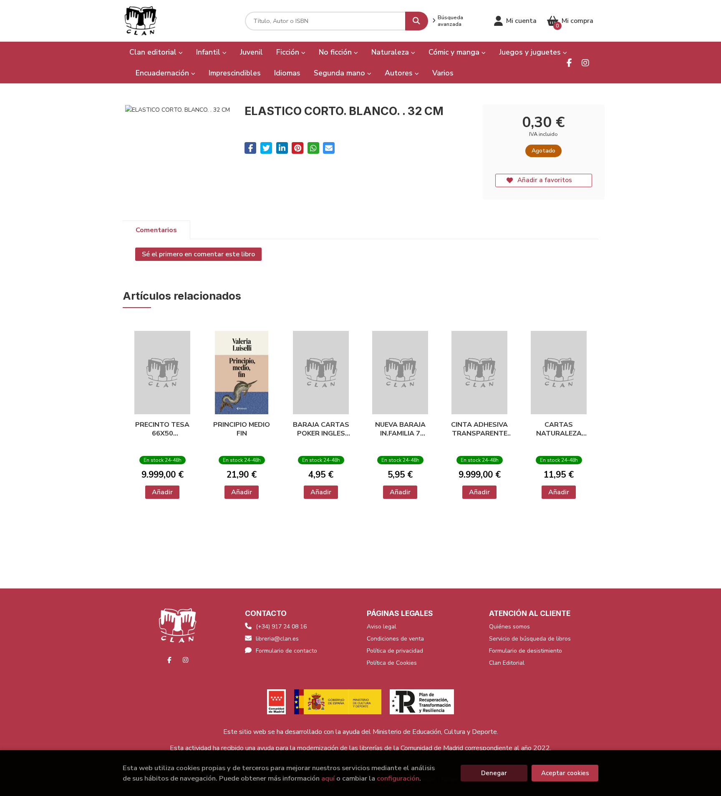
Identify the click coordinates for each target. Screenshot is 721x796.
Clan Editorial (506, 663)
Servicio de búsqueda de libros (530, 639)
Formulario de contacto (286, 651)
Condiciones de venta (395, 639)
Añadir (162, 492)
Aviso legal (381, 627)
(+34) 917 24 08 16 (281, 627)
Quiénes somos (509, 627)
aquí (328, 778)
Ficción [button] (288, 52)
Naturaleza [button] (391, 52)
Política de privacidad (395, 651)
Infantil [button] (209, 52)
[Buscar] (416, 21)
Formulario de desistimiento (525, 651)
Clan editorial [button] (154, 52)
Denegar (494, 773)
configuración (398, 778)
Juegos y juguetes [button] (531, 52)
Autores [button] (400, 73)
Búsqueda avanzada (450, 21)
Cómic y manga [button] (455, 52)
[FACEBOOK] (569, 63)
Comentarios (156, 230)
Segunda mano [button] (340, 73)
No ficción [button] (336, 52)
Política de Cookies (392, 663)
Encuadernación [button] (163, 73)
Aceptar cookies (565, 773)
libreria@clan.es (277, 639)
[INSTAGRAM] (585, 63)
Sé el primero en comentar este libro (198, 254)
